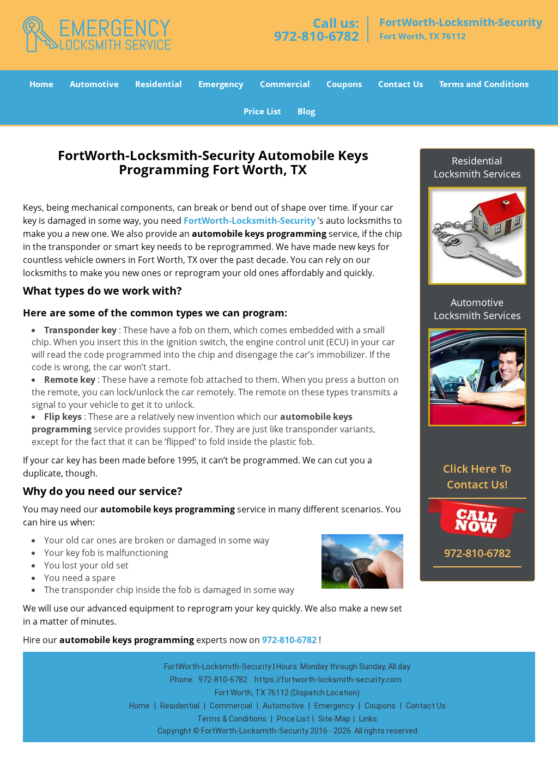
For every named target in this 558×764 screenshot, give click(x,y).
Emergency (221, 83)
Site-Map (334, 718)
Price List (262, 111)
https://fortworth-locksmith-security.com (328, 679)
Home (41, 83)
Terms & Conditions (231, 718)
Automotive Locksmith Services (477, 309)
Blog (306, 111)
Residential (158, 83)
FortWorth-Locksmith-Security (250, 221)
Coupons (344, 83)
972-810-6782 (316, 36)
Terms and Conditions (484, 83)
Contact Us (400, 83)
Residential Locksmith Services (477, 167)
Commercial (285, 83)
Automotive (94, 83)
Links (368, 718)
